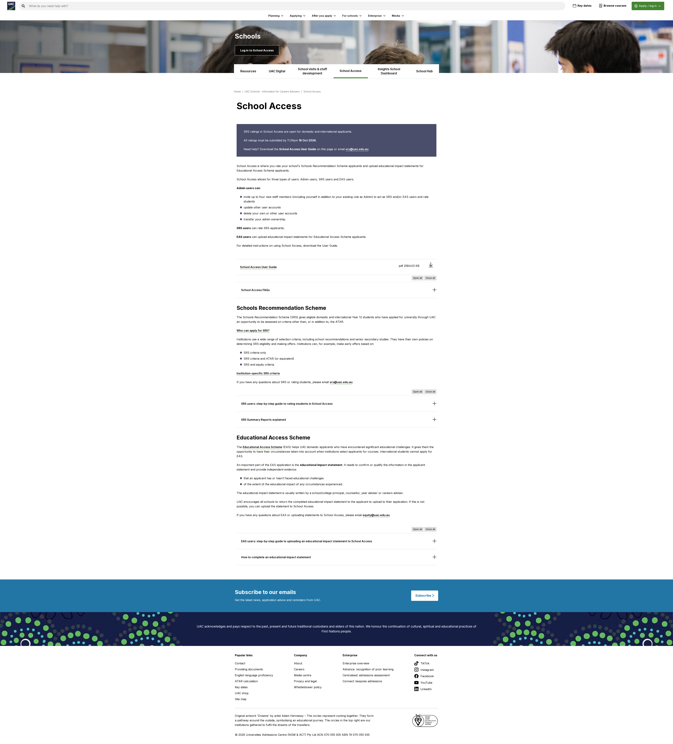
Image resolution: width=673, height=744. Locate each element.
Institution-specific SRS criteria (258, 373)
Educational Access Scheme (262, 447)
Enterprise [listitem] (375, 15)
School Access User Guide (258, 267)
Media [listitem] (396, 15)
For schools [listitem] (350, 15)
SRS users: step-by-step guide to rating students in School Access (287, 403)
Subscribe (423, 596)
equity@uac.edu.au (376, 515)
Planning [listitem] (274, 15)
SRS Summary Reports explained (263, 419)
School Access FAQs (255, 290)
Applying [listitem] (296, 15)
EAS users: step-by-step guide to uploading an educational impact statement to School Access (306, 541)
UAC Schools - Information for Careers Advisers (272, 91)
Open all (417, 278)
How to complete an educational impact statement (276, 557)
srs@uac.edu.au (357, 149)
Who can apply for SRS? (253, 330)
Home (237, 91)
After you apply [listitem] (322, 15)
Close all (430, 278)
